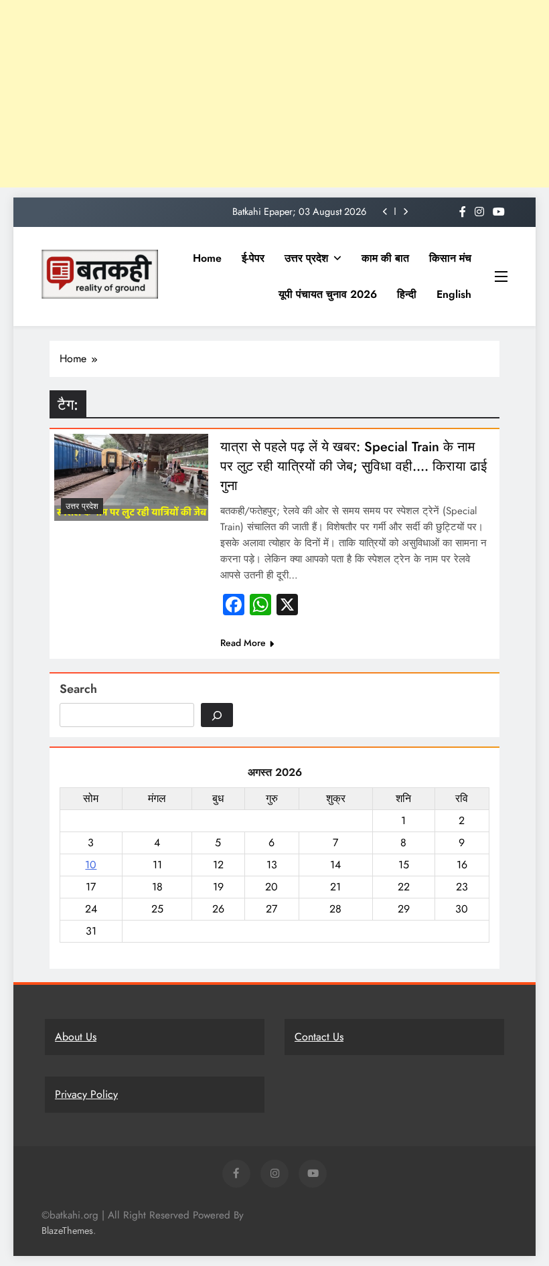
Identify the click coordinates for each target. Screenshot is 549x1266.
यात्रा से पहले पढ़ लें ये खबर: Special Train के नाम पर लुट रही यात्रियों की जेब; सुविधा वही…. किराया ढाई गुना (353, 466)
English (454, 294)
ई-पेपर (253, 258)
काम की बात (385, 258)
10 (90, 864)
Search (78, 689)
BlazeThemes (67, 1230)
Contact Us (319, 1036)
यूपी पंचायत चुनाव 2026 (328, 294)
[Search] (217, 715)
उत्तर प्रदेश (306, 258)
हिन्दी (406, 294)
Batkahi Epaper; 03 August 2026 (299, 211)
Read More (243, 642)
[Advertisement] (274, 93)
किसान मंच (450, 258)
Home (207, 258)
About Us (75, 1036)
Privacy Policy (86, 1094)
